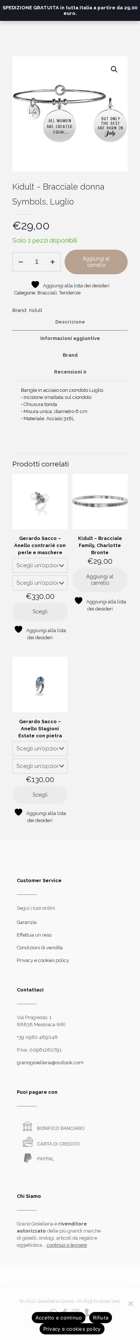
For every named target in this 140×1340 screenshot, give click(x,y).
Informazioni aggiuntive (70, 338)
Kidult (35, 310)
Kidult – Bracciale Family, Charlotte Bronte (100, 545)
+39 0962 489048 (37, 1037)
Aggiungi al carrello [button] (99, 580)
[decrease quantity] (20, 262)
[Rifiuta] (130, 1303)
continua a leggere (67, 1245)
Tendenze (70, 293)
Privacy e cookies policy (43, 960)
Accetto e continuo (58, 1318)
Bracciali (47, 293)
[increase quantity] (52, 262)
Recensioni (70, 372)
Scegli (39, 612)
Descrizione (70, 322)
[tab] (70, 322)
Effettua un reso (34, 935)
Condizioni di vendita (40, 947)
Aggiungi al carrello (96, 262)
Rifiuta (100, 1318)
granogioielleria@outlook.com (50, 1062)
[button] (114, 69)
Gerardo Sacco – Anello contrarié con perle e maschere (40, 545)
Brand (70, 355)
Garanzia (27, 922)
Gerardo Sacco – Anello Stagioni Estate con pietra (40, 728)
